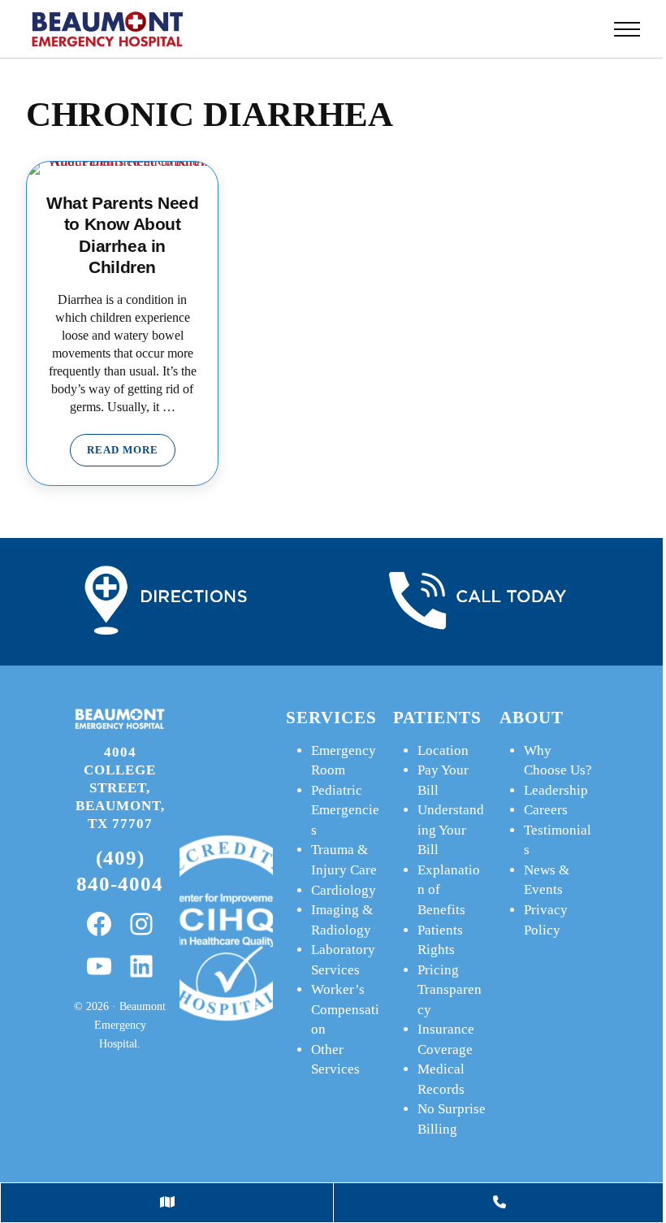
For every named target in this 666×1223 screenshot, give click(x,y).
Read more (131, 453)
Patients (437, 717)
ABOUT (532, 717)
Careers (546, 810)
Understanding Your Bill (450, 829)
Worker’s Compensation (345, 1009)
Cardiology (343, 890)
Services (331, 717)
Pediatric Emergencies (345, 810)
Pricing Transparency (449, 989)
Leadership (556, 790)
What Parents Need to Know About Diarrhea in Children (122, 234)
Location (443, 750)
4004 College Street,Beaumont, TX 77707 (120, 787)
